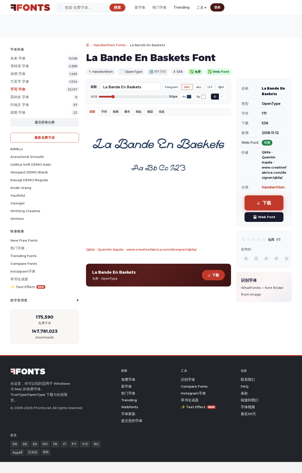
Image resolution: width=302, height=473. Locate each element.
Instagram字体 (22, 271)
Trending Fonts (23, 256)
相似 (138, 111)
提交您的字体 (131, 421)
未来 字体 (17, 58)
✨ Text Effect (27, 287)
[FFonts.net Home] (30, 7)
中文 (85, 444)
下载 (215, 275)
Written (17, 219)
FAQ (244, 386)
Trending (181, 7)
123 (209, 87)
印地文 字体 (19, 105)
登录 (217, 7)
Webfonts (129, 407)
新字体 (140, 7)
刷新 (92, 111)
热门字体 (159, 7)
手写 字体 (17, 89)
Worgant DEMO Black (29, 172)
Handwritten (273, 187)
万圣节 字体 (19, 81)
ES (35, 444)
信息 (161, 111)
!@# (221, 87)
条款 (244, 393)
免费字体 (128, 379)
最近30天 (248, 414)
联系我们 (248, 379)
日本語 (32, 452)
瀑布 (127, 111)
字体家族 (128, 414)
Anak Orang (20, 188)
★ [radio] (246, 258)
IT (64, 444)
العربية (17, 452)
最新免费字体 (44, 137)
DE (25, 444)
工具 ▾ (201, 8)
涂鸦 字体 (17, 74)
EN (15, 444)
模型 (150, 111)
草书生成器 (19, 279)
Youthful (17, 195)
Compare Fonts (23, 263)
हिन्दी (45, 452)
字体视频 (248, 407)
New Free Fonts (24, 240)
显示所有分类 (45, 122)
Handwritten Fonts (110, 45)
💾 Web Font (264, 217)
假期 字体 (17, 112)
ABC (187, 87)
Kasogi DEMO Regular (29, 180)
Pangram (171, 87)
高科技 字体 (19, 97)
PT (74, 444)
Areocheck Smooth (27, 157)
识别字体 (188, 379)
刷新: (94, 87)
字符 (104, 111)
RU (96, 444)
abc (199, 87)
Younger (17, 203)
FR (55, 444)
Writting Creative (25, 211)
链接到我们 (249, 400)
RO (45, 444)
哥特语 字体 (19, 66)
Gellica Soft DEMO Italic (30, 164)
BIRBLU (16, 149)
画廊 (116, 111)
